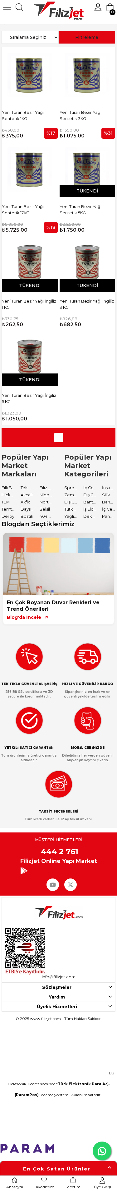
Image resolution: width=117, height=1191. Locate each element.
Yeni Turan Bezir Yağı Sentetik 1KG (23, 115)
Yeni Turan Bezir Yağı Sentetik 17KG (23, 209)
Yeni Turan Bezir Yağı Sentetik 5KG (80, 209)
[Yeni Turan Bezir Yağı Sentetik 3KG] (87, 75)
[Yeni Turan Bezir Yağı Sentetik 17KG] (30, 169)
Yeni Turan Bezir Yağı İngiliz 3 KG (87, 304)
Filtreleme (86, 37)
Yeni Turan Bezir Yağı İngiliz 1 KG (29, 304)
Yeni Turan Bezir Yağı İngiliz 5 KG (29, 398)
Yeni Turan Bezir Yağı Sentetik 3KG (80, 115)
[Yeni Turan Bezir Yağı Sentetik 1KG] (30, 75)
